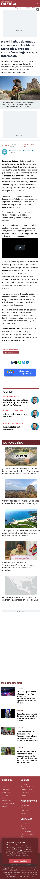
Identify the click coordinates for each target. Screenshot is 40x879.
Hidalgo (24, 784)
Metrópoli (5, 787)
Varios (23, 813)
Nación (4, 798)
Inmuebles (25, 805)
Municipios (6, 792)
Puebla (23, 795)
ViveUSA (24, 829)
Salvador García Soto (13, 411)
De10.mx (24, 837)
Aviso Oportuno (27, 834)
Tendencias (6, 800)
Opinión (8, 391)
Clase (23, 826)
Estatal (5, 784)
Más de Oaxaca (8, 803)
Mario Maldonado (11, 396)
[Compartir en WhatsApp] (19, 362)
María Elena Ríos (11, 352)
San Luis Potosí (27, 789)
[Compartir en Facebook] (12, 362)
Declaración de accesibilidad (20, 864)
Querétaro (25, 792)
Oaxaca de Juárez (10, 161)
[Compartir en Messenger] (23, 362)
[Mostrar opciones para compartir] (37, 9)
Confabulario (26, 831)
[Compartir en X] (15, 362)
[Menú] (37, 3)
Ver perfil (13, 152)
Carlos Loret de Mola (13, 423)
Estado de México (28, 787)
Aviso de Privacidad (21, 855)
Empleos (24, 808)
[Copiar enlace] (27, 362)
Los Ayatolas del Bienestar (11, 428)
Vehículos (24, 810)
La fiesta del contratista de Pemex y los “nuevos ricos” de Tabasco (15, 402)
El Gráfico (25, 823)
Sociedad (5, 145)
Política (5, 795)
